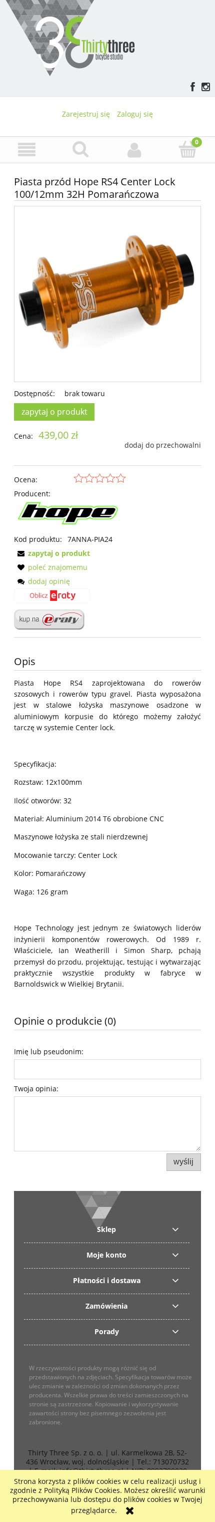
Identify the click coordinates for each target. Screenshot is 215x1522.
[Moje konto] (135, 149)
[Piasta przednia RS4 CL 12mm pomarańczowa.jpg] (107, 293)
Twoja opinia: (36, 1088)
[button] (27, 150)
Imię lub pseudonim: (49, 1051)
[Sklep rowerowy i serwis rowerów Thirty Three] (69, 37)
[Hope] (70, 515)
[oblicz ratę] (52, 599)
